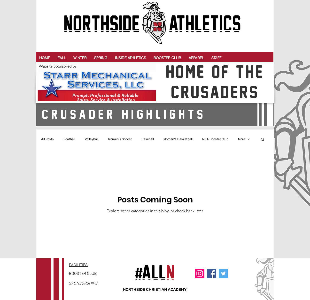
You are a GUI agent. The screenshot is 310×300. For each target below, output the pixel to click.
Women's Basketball (178, 139)
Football (69, 139)
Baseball (147, 139)
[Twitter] (223, 273)
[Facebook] (211, 273)
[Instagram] (199, 273)
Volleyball (91, 139)
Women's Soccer (120, 139)
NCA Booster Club (215, 139)
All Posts (47, 139)
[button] (62, 58)
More (241, 139)
